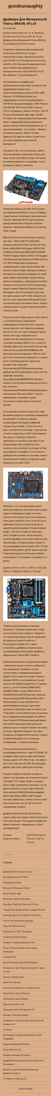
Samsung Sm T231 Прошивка (17, 931)
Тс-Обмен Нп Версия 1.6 (15, 1079)
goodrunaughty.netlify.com (15, 33)
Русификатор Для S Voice (15, 877)
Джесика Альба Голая (13, 1004)
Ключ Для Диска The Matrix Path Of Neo (22, 915)
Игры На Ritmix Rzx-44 (14, 926)
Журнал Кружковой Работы (16, 1044)
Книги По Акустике (12, 982)
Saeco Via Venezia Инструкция (18, 921)
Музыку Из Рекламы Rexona (16, 888)
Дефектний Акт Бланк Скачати (18, 872)
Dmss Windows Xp (12, 1050)
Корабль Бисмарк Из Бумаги (17, 1055)
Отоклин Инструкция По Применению (21, 988)
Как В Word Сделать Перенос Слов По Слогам (36, 838)
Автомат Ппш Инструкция (15, 1015)
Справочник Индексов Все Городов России (24, 910)
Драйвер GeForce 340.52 (15, 568)
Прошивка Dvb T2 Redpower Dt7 (19, 1010)
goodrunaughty (25, 6)
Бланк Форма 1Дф (12, 893)
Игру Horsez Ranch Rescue (16, 993)
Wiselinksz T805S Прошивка (17, 899)
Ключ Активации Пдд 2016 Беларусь (20, 962)
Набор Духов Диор (12, 882)
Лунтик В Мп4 (9, 957)
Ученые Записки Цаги (13, 977)
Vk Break (7, 1030)
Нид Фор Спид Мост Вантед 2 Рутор (20, 904)
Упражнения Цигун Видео (15, 999)
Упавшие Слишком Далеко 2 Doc (19, 942)
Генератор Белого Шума (15, 937)
